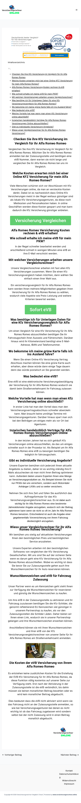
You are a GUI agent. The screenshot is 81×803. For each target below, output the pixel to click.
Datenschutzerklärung (69, 775)
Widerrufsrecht (69, 780)
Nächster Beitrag (70, 755)
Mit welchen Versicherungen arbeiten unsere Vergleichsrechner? (42, 97)
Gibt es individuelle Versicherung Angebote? (33, 127)
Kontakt (69, 771)
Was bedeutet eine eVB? (23, 110)
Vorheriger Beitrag (12, 755)
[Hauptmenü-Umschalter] (76, 9)
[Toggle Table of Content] (9, 69)
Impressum (69, 784)
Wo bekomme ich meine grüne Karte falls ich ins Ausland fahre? (41, 107)
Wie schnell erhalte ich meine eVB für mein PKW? (35, 94)
